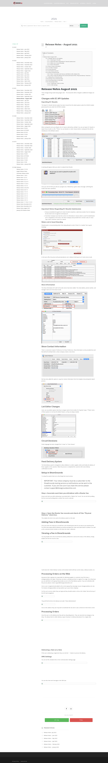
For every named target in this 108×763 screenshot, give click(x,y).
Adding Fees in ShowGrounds (55, 77)
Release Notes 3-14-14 (22, 198)
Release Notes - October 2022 (24, 66)
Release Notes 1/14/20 (22, 134)
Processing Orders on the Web (55, 80)
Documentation (49, 21)
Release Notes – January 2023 (51, 747)
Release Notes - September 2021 (24, 96)
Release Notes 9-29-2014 (23, 187)
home (41, 21)
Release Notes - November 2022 (24, 64)
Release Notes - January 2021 (24, 113)
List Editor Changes (53, 67)
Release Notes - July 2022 (23, 73)
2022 (15, 60)
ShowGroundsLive (59, 3)
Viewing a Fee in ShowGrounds (55, 78)
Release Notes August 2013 (23, 208)
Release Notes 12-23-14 (22, 181)
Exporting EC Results (56, 60)
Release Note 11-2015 (22, 175)
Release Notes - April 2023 (23, 53)
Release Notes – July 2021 (23, 100)
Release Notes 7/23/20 (22, 128)
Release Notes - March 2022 (23, 81)
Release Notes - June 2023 (23, 49)
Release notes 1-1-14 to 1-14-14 (24, 202)
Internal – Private (85, 3)
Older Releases (17, 167)
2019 (15, 141)
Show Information (55, 64)
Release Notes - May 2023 (23, 51)
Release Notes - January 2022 (24, 85)
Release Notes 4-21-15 (22, 179)
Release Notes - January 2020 (24, 138)
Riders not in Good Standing (57, 63)
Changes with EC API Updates (55, 58)
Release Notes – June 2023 (50, 735)
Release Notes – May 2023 (50, 738)
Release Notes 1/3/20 (22, 136)
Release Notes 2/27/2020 (23, 130)
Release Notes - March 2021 (23, 108)
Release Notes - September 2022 (24, 68)
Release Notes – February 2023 (52, 744)
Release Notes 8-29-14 (22, 189)
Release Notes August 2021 (50, 57)
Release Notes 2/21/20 (22, 132)
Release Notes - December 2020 (24, 118)
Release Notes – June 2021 (23, 102)
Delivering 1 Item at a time (57, 83)
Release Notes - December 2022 (24, 62)
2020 (15, 116)
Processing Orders (53, 81)
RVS (68, 3)
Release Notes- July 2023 (50, 732)
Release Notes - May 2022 (23, 77)
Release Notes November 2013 (24, 206)
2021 (15, 88)
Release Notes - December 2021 (24, 90)
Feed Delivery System (53, 71)
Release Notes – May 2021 (23, 104)
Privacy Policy (15, 761)
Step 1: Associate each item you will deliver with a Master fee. (65, 74)
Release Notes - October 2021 (24, 94)
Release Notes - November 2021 (24, 92)
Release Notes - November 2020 (24, 120)
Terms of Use (24, 761)
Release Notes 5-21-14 (22, 194)
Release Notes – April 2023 (50, 741)
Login (94, 3)
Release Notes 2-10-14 (22, 200)
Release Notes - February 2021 (24, 111)
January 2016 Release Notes (23, 210)
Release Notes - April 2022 (23, 79)
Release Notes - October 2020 (24, 122)
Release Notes (74, 3)
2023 (15, 47)
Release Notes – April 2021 (23, 106)
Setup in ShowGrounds (53, 72)
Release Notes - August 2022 (23, 71)
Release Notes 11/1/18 (22, 169)
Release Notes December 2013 (24, 204)
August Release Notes (22, 171)
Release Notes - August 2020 (23, 126)
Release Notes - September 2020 (24, 124)
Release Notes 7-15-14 (22, 192)
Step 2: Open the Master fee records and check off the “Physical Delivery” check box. (71, 75)
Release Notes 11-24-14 (22, 183)
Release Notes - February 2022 (24, 83)
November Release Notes (23, 173)
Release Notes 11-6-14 (22, 185)
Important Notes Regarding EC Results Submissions (63, 61)
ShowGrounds (48, 3)
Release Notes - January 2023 (24, 57)
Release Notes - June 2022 (23, 75)
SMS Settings (54, 85)
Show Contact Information (54, 66)
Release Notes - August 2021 (24, 98)
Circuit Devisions (52, 69)
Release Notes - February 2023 (24, 55)
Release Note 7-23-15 (22, 177)
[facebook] (66, 709)
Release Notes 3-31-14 (22, 196)
